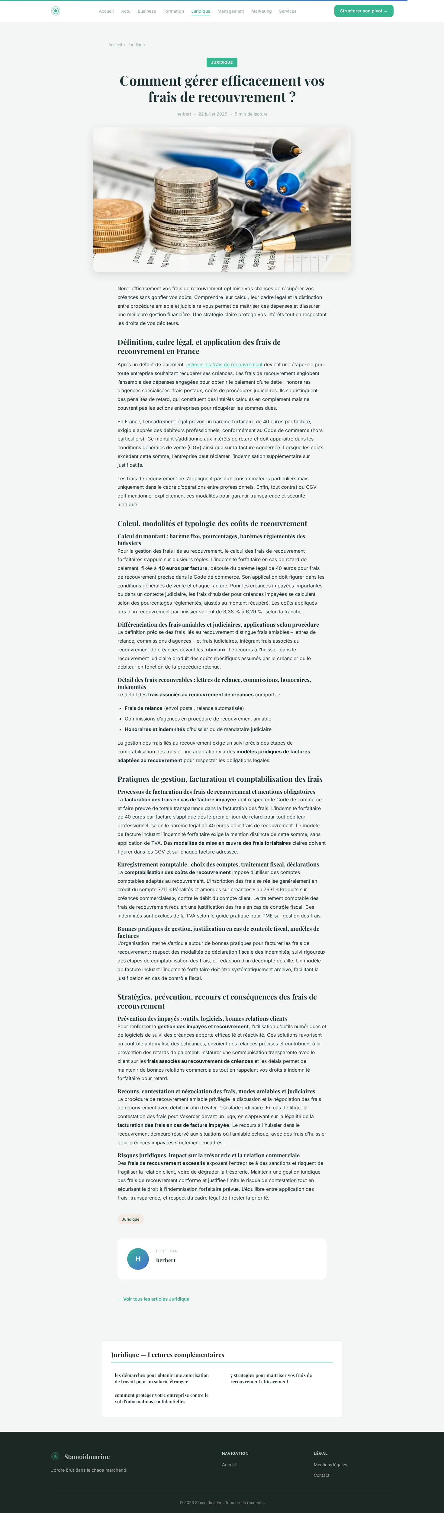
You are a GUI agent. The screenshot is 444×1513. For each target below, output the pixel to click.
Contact (322, 1475)
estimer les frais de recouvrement (224, 364)
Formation (173, 10)
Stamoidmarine (87, 1456)
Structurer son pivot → (364, 10)
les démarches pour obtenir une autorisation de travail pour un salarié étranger (162, 1378)
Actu (125, 10)
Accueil (106, 10)
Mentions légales (330, 1464)
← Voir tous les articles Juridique (153, 1299)
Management (230, 10)
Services (288, 10)
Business (147, 10)
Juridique (200, 10)
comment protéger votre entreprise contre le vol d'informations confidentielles (162, 1398)
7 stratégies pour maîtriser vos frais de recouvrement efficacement (271, 1378)
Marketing (261, 10)
